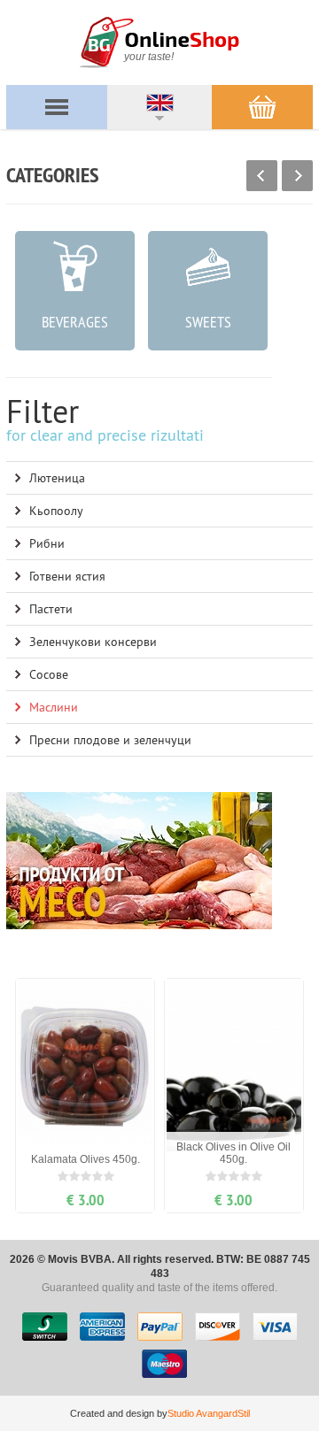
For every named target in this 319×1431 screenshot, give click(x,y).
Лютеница (57, 478)
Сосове (48, 674)
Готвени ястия (67, 576)
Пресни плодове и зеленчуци (110, 740)
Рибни (47, 543)
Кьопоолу (56, 511)
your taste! (149, 56)
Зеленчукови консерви (93, 642)
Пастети (51, 609)
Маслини (53, 707)
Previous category (261, 175)
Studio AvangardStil (208, 1413)
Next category (297, 175)
